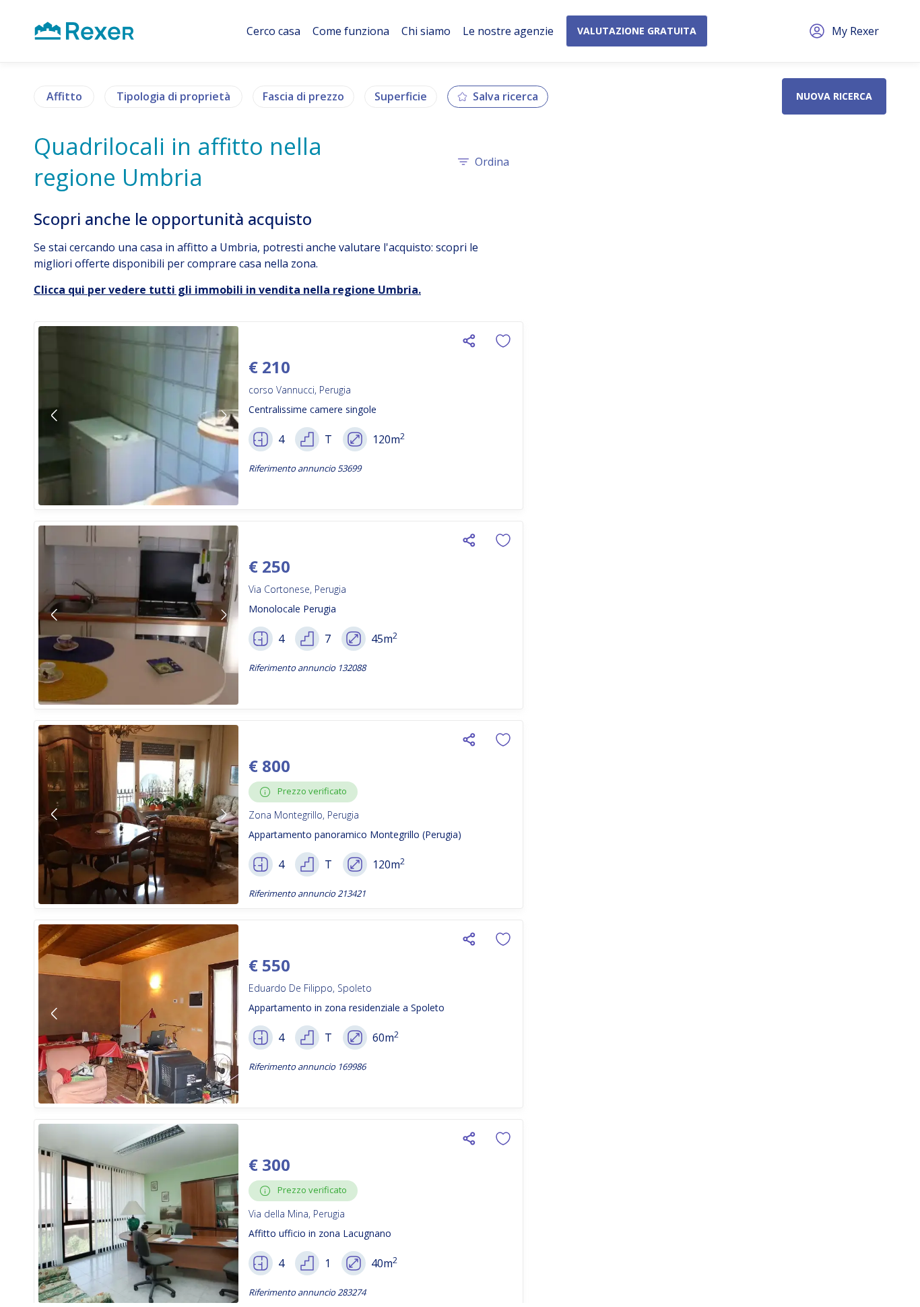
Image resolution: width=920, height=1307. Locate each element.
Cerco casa (273, 31)
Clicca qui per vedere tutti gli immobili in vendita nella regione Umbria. (227, 289)
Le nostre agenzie (508, 31)
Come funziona (351, 31)
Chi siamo (426, 31)
